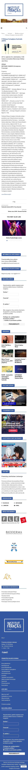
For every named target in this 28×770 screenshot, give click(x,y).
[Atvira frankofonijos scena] (14, 228)
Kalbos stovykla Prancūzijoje (8, 679)
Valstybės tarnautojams (7, 677)
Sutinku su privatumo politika (12, 320)
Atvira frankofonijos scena (14, 238)
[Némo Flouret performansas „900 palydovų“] (7, 353)
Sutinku (24, 766)
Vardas (5, 292)
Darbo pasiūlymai (6, 700)
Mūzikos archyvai (19, 33)
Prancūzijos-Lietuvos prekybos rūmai (11, 601)
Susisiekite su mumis (7, 696)
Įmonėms (4, 675)
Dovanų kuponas (6, 683)
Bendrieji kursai (5, 665)
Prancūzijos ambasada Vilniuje (9, 591)
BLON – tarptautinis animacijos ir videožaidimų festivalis (7, 378)
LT (4, 638)
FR (2, 638)
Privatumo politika (6, 704)
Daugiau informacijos (14, 768)
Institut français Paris (7, 599)
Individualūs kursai (6, 673)
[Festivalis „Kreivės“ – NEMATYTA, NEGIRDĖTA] (20, 353)
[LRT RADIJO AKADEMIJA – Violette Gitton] (20, 369)
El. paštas (6, 304)
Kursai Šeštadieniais (6, 667)
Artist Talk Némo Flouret (6, 346)
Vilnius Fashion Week (19, 346)
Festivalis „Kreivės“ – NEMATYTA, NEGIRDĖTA (20, 361)
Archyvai (10, 33)
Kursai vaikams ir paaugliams (9, 669)
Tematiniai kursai (6, 671)
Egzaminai (4, 681)
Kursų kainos (5, 685)
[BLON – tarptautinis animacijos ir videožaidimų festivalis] (7, 369)
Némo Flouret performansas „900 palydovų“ (7, 361)
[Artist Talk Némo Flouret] (7, 339)
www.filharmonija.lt (6, 194)
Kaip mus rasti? (5, 694)
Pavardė (6, 298)
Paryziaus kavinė (6, 595)
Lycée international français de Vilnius (11, 593)
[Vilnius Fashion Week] (20, 339)
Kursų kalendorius (6, 663)
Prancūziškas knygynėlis (7, 597)
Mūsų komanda (5, 698)
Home (3, 33)
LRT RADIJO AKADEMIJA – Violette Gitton (19, 377)
